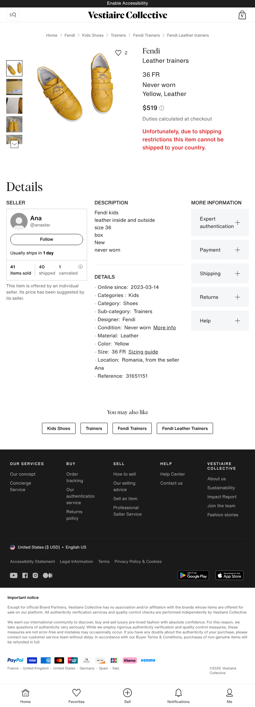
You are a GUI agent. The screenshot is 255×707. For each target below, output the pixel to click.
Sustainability (221, 488)
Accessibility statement (32, 561)
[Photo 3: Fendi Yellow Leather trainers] (14, 106)
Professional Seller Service (127, 511)
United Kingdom (36, 668)
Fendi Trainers (146, 35)
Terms (103, 561)
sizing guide (143, 351)
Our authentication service (81, 496)
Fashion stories (222, 515)
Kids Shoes (93, 35)
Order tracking (74, 477)
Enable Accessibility (127, 3)
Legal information (76, 561)
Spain (103, 668)
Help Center (172, 474)
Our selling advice (124, 486)
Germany (87, 668)
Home (52, 35)
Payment (210, 249)
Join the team (221, 506)
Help (205, 320)
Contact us (171, 483)
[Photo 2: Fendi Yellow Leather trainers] (14, 87)
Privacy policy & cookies (138, 561)
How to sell (124, 474)
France (13, 668)
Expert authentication (217, 222)
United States (64, 668)
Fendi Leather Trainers (185, 428)
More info (164, 327)
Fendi (70, 35)
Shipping (210, 273)
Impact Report (222, 497)
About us (216, 479)
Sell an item (125, 498)
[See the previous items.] (14, 60)
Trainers (118, 35)
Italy (116, 668)
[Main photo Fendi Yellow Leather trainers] (14, 68)
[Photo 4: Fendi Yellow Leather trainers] (14, 124)
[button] (242, 15)
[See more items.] (14, 144)
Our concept (22, 474)
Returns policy (74, 515)
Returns (209, 297)
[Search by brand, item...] (12, 15)
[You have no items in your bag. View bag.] (242, 15)
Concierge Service (20, 486)
